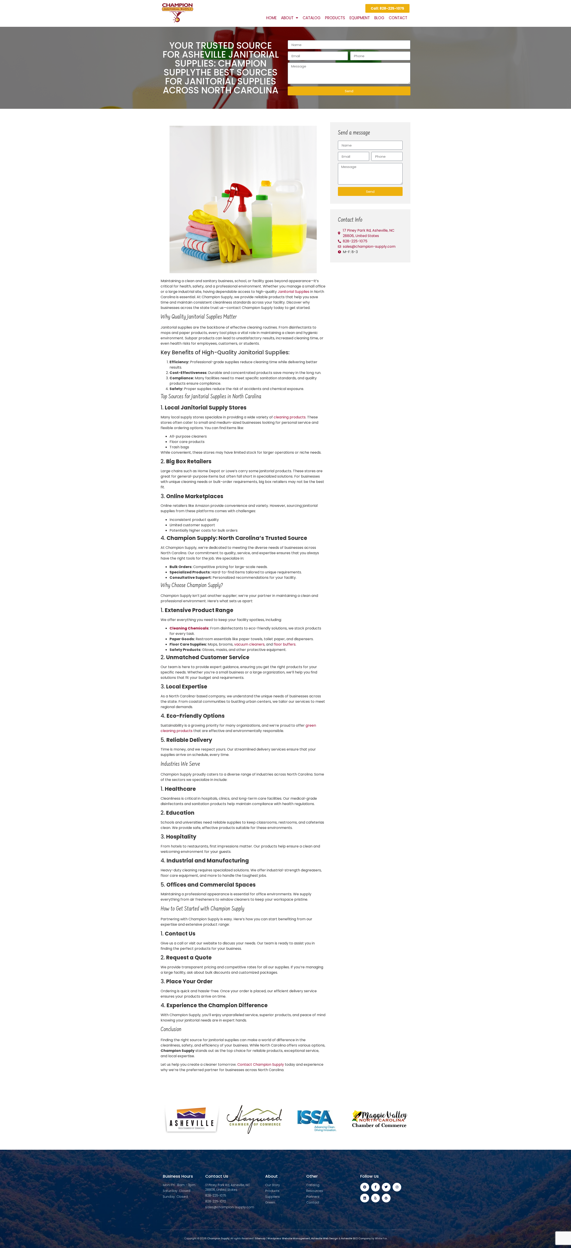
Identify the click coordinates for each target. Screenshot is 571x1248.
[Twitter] (386, 1187)
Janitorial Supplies (293, 291)
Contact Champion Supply (260, 1064)
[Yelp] (375, 1198)
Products (335, 18)
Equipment (360, 18)
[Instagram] (397, 1187)
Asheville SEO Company (356, 1238)
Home (271, 18)
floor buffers (285, 644)
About (287, 18)
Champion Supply (218, 1238)
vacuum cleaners (249, 644)
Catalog (312, 18)
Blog (379, 18)
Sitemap (260, 1238)
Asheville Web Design (325, 1238)
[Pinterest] (364, 1187)
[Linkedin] (364, 1198)
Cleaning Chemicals (189, 628)
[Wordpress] (386, 1198)
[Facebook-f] (375, 1187)
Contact (398, 18)
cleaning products (290, 417)
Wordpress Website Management (288, 1238)
